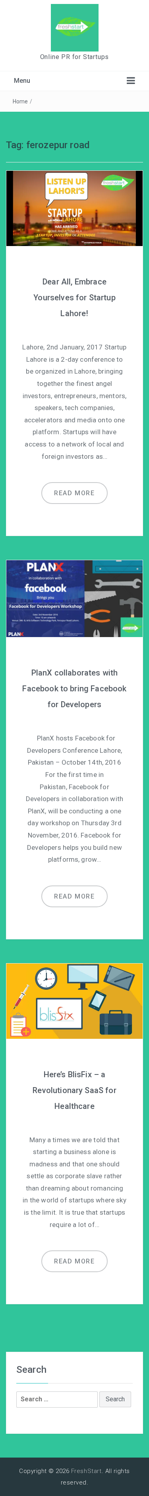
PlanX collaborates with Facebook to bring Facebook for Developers (74, 688)
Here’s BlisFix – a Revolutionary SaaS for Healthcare (74, 1090)
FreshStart (86, 1471)
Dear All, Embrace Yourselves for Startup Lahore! (74, 297)
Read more (74, 493)
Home (20, 101)
